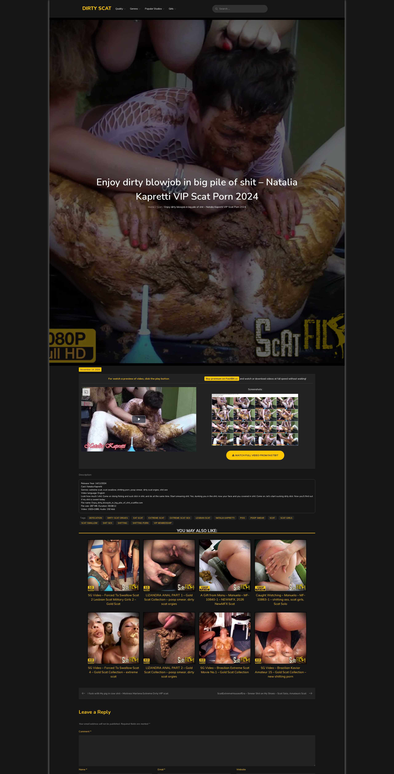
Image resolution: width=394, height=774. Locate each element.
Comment (85, 731)
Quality (119, 8)
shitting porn (140, 522)
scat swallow (89, 522)
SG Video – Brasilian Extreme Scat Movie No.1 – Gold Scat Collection (224, 670)
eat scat (138, 517)
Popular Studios (153, 8)
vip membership (163, 522)
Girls (171, 8)
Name (83, 769)
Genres (134, 8)
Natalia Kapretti (225, 517)
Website (241, 769)
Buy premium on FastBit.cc (222, 378)
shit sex (107, 522)
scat (272, 517)
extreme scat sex (180, 517)
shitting (122, 522)
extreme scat (156, 517)
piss (242, 517)
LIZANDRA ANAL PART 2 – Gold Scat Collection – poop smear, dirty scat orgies (169, 672)
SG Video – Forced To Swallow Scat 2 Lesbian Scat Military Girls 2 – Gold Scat (113, 599)
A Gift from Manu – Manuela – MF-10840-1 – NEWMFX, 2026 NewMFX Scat (224, 599)
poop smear (257, 517)
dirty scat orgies (117, 517)
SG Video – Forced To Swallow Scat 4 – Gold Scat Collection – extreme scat (113, 672)
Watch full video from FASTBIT (256, 455)
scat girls (286, 517)
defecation (95, 517)
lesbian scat (203, 517)
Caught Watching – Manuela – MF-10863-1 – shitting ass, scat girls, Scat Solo (280, 599)
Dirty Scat (96, 8)
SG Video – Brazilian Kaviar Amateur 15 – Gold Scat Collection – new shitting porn (280, 672)
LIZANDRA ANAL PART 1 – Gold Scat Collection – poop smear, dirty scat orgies (169, 599)
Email (161, 769)
